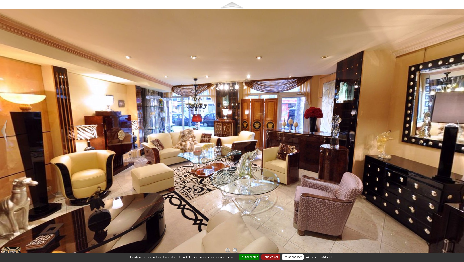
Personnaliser (293, 257)
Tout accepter (249, 257)
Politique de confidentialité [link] (320, 257)
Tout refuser (270, 257)
